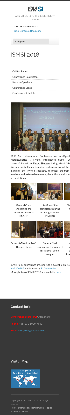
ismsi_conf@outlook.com (27, 30)
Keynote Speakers (22, 82)
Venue (14, 411)
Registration (37, 407)
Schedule (23, 411)
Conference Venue (22, 87)
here (58, 272)
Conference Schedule (23, 93)
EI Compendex (48, 268)
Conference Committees (25, 76)
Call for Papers (20, 71)
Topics (48, 407)
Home (13, 407)
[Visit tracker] (35, 378)
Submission (24, 407)
